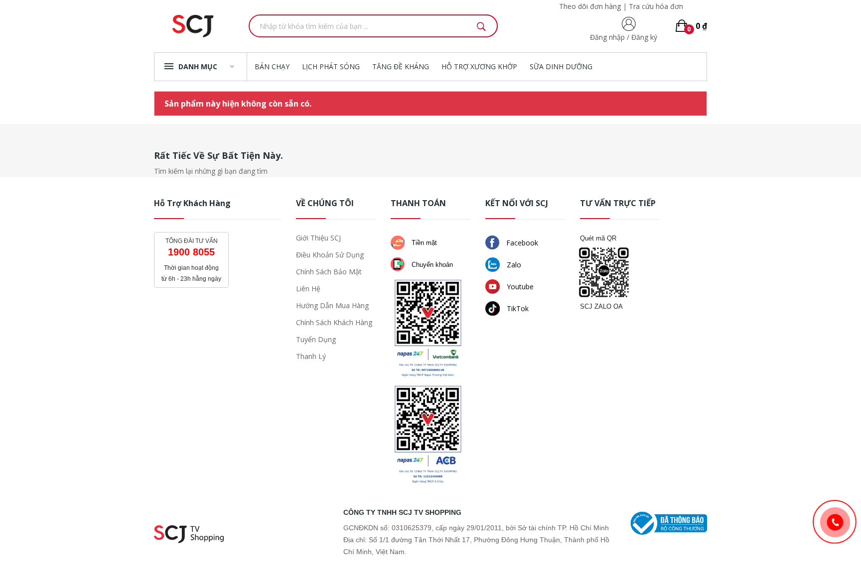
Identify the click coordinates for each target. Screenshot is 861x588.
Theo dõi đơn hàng (590, 6)
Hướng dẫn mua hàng (332, 305)
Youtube (519, 286)
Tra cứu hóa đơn (656, 6)
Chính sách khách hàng (334, 322)
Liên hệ (308, 288)
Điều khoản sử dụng (330, 254)
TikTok (517, 308)
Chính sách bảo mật (329, 271)
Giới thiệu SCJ (318, 237)
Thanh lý (311, 356)
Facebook (521, 242)
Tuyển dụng (316, 339)
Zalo (513, 264)
